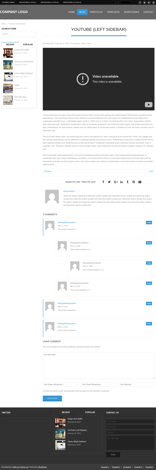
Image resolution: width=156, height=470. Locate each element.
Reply (149, 222)
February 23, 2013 (20, 88)
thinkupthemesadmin (67, 222)
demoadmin (49, 43)
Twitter (17, 85)
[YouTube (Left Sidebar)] (8, 65)
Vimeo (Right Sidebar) (23, 73)
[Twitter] (8, 88)
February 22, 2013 (20, 100)
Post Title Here (20, 97)
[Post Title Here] (8, 100)
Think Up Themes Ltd (20, 467)
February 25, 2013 (20, 64)
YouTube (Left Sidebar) (24, 62)
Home (71, 12)
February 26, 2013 (20, 53)
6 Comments (75, 43)
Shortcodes (131, 12)
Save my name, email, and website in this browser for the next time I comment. (77, 391)
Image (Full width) (21, 50)
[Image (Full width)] (8, 53)
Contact (149, 12)
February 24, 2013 (20, 76)
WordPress (42, 467)
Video (84, 43)
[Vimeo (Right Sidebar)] (8, 76)
